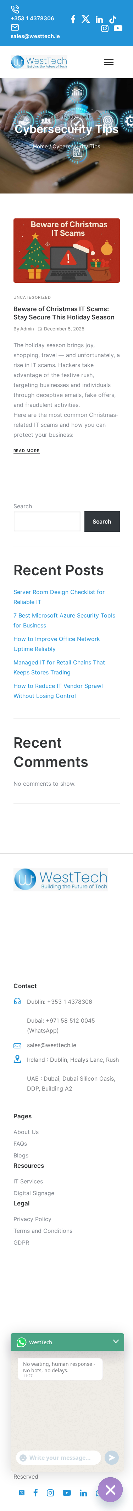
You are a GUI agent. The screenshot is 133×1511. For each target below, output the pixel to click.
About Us (26, 1131)
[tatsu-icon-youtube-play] (68, 1493)
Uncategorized (32, 297)
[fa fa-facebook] (73, 19)
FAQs (20, 1143)
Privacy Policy (32, 1219)
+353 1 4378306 (69, 1001)
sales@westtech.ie (51, 1045)
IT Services (28, 1181)
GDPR (21, 1242)
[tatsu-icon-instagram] (52, 1493)
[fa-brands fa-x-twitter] (85, 18)
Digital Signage (33, 1193)
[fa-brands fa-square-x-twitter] (23, 1493)
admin (27, 329)
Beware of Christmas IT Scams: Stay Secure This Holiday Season (64, 313)
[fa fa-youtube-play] (118, 28)
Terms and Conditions (42, 1230)
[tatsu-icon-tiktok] (113, 19)
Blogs (20, 1155)
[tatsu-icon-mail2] (15, 27)
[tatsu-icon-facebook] (37, 1493)
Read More (26, 450)
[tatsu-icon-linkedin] (99, 19)
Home (40, 146)
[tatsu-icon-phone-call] (15, 9)
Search (22, 506)
